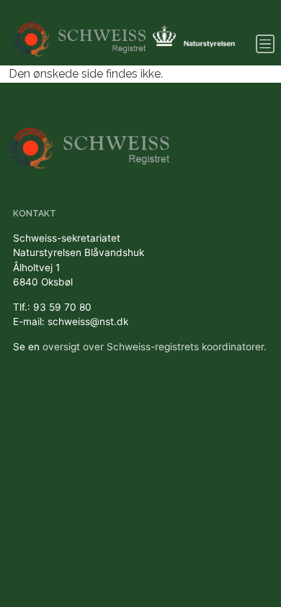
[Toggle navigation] (265, 44)
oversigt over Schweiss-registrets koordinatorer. (155, 346)
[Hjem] (80, 33)
